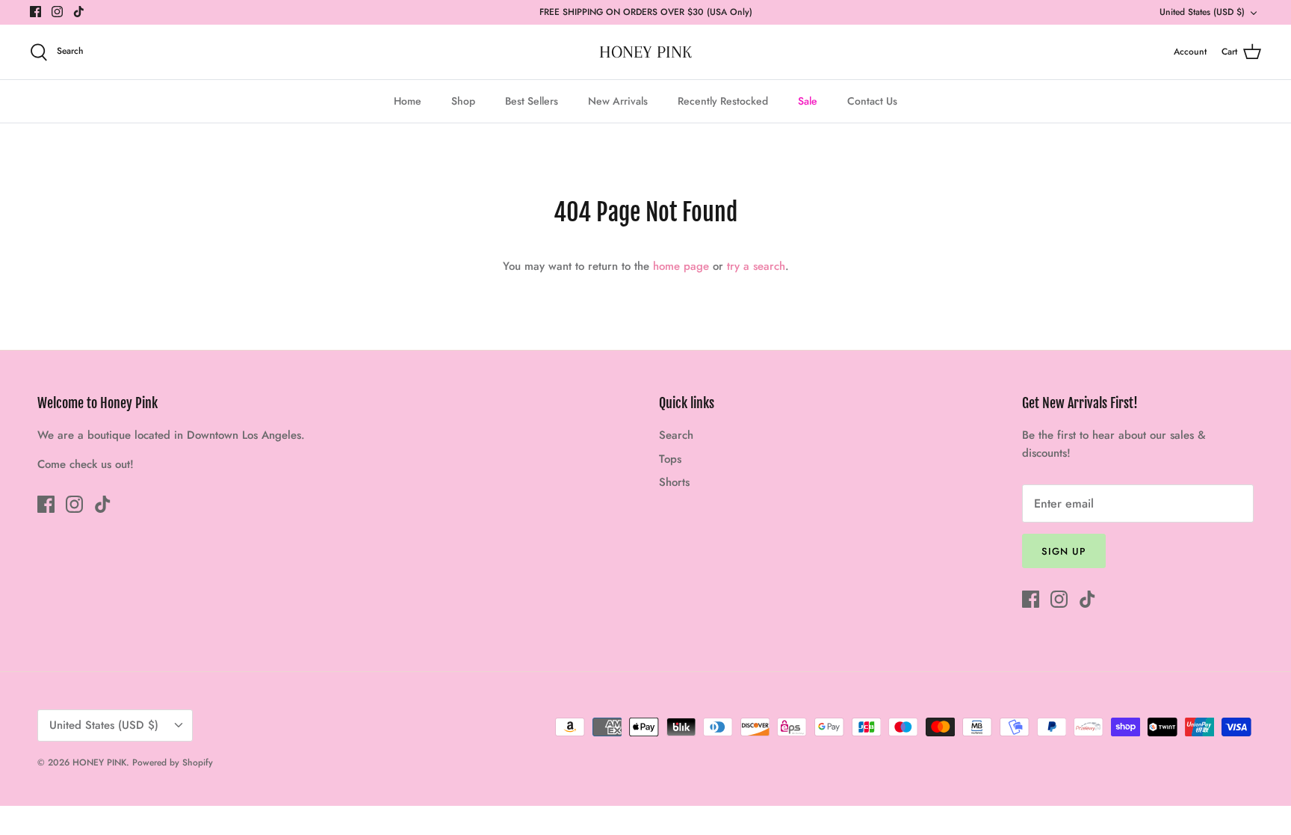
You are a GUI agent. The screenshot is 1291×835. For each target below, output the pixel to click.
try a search (756, 266)
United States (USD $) (1202, 12)
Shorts (674, 482)
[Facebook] (35, 11)
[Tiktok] (78, 11)
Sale (807, 100)
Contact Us (872, 100)
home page (681, 266)
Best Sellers (531, 100)
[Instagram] (57, 11)
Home (407, 100)
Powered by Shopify (172, 762)
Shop (463, 100)
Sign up (1063, 551)
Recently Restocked (723, 100)
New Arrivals (618, 100)
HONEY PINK (99, 762)
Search (676, 435)
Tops (670, 459)
